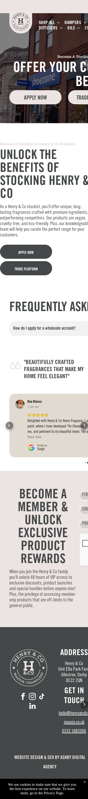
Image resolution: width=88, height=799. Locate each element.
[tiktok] (42, 697)
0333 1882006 (74, 731)
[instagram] (32, 697)
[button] (9, 425)
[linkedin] (32, 706)
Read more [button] (34, 437)
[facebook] (23, 697)
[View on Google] (20, 404)
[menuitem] (49, 23)
